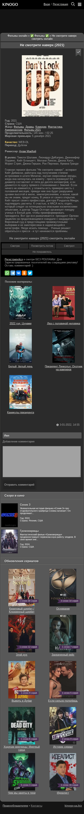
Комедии (40, 126)
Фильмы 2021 (32, 129)
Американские (13, 129)
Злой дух (25, 653)
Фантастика (55, 126)
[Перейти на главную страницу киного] (22, 4)
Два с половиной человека (63, 323)
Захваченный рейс (64, 653)
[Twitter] (30, 273)
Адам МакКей (27, 151)
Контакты (36, 805)
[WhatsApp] (7, 273)
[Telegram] (12, 273)
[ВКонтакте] (18, 273)
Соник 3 (25, 504)
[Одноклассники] (24, 273)
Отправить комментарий (19, 484)
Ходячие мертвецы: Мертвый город (22, 746)
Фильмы (19, 126)
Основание (66, 607)
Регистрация (60, 4)
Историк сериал (64, 745)
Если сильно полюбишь (63, 699)
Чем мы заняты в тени (21, 791)
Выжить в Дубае (23, 699)
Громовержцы (29, 530)
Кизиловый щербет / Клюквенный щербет (22, 608)
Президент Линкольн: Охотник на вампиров (63, 368)
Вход (47, 4)
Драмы (29, 126)
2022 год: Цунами (20, 323)
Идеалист (66, 791)
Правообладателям (15, 805)
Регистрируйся (14, 259)
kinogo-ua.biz (73, 805)
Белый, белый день (20, 366)
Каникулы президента (20, 412)
